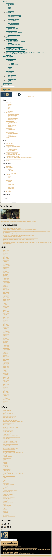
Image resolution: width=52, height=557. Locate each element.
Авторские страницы (8, 56)
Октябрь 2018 (6, 381)
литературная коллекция (9, 449)
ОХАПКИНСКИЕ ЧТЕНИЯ (11, 39)
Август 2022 (6, 317)
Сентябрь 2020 (6, 349)
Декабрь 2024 (6, 278)
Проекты (5, 37)
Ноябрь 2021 (6, 330)
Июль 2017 (5, 401)
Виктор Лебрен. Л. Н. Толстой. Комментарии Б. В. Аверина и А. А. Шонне (20, 238)
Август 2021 (6, 334)
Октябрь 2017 (6, 398)
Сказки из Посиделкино (13, 73)
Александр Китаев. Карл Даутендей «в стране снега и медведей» (18, 239)
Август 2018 (6, 384)
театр (4, 508)
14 (7, 524)
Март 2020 (5, 357)
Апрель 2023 (6, 306)
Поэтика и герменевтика (13, 24)
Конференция (6, 446)
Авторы (5, 414)
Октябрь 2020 (6, 348)
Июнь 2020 (5, 353)
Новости (5, 459)
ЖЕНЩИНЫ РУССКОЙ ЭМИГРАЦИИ (13, 48)
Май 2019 (5, 371)
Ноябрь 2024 (6, 279)
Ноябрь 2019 (6, 363)
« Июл (2, 530)
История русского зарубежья (14, 16)
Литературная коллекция (13, 23)
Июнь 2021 (5, 336)
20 (5, 526)
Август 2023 (6, 300)
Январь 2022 (6, 327)
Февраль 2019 (6, 376)
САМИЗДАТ (8, 55)
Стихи (9, 68)
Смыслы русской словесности (14, 21)
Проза (12, 61)
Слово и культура (12, 25)
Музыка (9, 9)
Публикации (6, 483)
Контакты (4, 90)
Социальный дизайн (12, 45)
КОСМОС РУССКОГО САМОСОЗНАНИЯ (14, 47)
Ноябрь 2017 (6, 397)
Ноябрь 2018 (6, 380)
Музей (9, 7)
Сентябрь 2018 (6, 383)
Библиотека (6, 84)
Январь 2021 (6, 343)
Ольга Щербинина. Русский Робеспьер (12, 236)
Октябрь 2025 (6, 264)
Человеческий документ (13, 19)
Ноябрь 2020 (6, 346)
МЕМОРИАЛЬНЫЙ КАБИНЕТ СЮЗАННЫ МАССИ (16, 53)
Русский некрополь (12, 79)
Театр (9, 8)
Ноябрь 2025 (6, 262)
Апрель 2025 (6, 272)
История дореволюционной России (16, 13)
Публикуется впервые (8, 484)
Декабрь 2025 (6, 261)
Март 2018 (5, 391)
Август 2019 (6, 367)
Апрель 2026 (6, 256)
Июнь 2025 (5, 269)
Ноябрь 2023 (6, 296)
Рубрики (5, 1)
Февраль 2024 (6, 292)
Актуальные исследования (14, 35)
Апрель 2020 (6, 356)
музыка (5, 455)
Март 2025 (5, 274)
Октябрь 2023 (6, 297)
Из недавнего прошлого (9, 433)
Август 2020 (6, 350)
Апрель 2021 (6, 339)
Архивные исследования (13, 29)
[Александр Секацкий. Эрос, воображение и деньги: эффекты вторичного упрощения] (10, 218)
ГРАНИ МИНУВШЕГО (10, 12)
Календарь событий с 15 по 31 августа (12, 228)
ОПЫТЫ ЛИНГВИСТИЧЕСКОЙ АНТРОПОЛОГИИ (16, 41)
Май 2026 (5, 254)
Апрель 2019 (6, 373)
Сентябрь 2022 (6, 316)
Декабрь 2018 (6, 378)
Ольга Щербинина (9, 81)
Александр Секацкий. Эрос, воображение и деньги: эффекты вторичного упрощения (18, 221)
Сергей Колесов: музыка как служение (12, 240)
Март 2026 (5, 257)
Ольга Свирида (9, 80)
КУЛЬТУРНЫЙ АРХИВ (10, 27)
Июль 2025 (5, 268)
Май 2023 (5, 304)
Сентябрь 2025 (6, 265)
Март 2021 (5, 341)
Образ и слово (11, 11)
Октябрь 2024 (6, 281)
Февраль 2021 (6, 342)
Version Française (7, 410)
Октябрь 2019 (6, 364)
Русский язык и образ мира (14, 44)
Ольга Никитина (9, 76)
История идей (11, 33)
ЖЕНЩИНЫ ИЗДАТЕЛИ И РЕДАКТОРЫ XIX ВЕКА (17, 49)
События (5, 501)
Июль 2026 (5, 251)
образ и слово (6, 467)
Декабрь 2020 (6, 345)
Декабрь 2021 (6, 328)
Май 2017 (5, 402)
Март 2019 (5, 374)
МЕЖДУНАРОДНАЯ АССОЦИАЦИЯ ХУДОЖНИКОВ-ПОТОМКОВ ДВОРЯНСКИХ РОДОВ (25, 52)
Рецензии (10, 67)
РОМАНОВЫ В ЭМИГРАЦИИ (12, 40)
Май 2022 (5, 321)
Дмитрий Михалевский (11, 59)
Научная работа (14, 64)
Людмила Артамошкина (11, 69)
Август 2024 (6, 283)
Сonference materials (8, 494)
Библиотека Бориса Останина (10, 420)
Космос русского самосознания (10, 448)
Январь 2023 (6, 310)
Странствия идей (7, 505)
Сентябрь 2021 (6, 332)
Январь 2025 (6, 276)
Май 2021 (5, 338)
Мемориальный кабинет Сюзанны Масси (13, 452)
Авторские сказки (12, 75)
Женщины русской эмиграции (10, 427)
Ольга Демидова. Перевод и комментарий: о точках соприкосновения (20, 229)
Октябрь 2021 (6, 331)
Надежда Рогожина (10, 71)
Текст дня (10, 43)
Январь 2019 (6, 377)
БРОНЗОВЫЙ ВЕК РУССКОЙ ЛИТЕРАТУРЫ (15, 51)
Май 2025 (5, 271)
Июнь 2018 (5, 387)
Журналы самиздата (8, 430)
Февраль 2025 (6, 275)
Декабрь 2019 (6, 362)
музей (4, 453)
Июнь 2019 (5, 370)
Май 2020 (5, 355)
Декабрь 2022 (6, 311)
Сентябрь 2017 (6, 399)
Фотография (11, 4)
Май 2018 (5, 388)
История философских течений (15, 32)
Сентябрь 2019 (6, 366)
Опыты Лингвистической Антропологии (13, 473)
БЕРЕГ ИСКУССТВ (10, 3)
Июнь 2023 (5, 303)
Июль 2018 (5, 385)
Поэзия (12, 63)
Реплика (10, 72)
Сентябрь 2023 (6, 299)
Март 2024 (5, 290)
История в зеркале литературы (15, 17)
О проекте (5, 460)
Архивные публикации (13, 28)
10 (1, 524)
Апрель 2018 (6, 390)
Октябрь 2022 (6, 314)
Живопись (10, 5)
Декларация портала (6, 89)
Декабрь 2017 (6, 395)
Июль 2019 (5, 369)
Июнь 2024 (5, 286)
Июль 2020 (5, 352)
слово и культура (7, 498)
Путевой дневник (12, 77)
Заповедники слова (7, 431)
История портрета (7, 439)
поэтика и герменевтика (9, 479)
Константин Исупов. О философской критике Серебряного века (18, 235)
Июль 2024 (5, 285)
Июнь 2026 (5, 253)
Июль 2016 (5, 404)
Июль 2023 (5, 302)
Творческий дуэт (7, 507)
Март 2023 (5, 307)
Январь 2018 (6, 394)
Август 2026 (6, 250)
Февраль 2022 (6, 325)
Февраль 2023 (6, 309)
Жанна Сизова (9, 65)
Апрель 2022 (6, 323)
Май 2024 (5, 288)
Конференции (6, 445)
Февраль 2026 (6, 258)
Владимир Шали (9, 57)
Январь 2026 (6, 260)
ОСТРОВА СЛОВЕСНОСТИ (11, 20)
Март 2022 (5, 324)
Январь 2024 (6, 293)
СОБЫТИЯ (8, 36)
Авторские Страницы (8, 413)
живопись (5, 428)
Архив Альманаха (7, 83)
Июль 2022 (5, 318)
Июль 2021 (5, 335)
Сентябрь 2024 (6, 282)
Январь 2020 (6, 360)
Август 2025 (6, 267)
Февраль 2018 (6, 392)
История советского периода (14, 15)
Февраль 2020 (6, 359)
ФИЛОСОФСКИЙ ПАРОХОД (12, 31)
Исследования (6, 434)
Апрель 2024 (6, 289)
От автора (5, 474)
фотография (6, 515)
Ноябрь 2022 (6, 313)
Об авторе (5, 465)
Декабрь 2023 (6, 295)
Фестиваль (10, 60)
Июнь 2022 (5, 320)
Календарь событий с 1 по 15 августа (12, 233)
